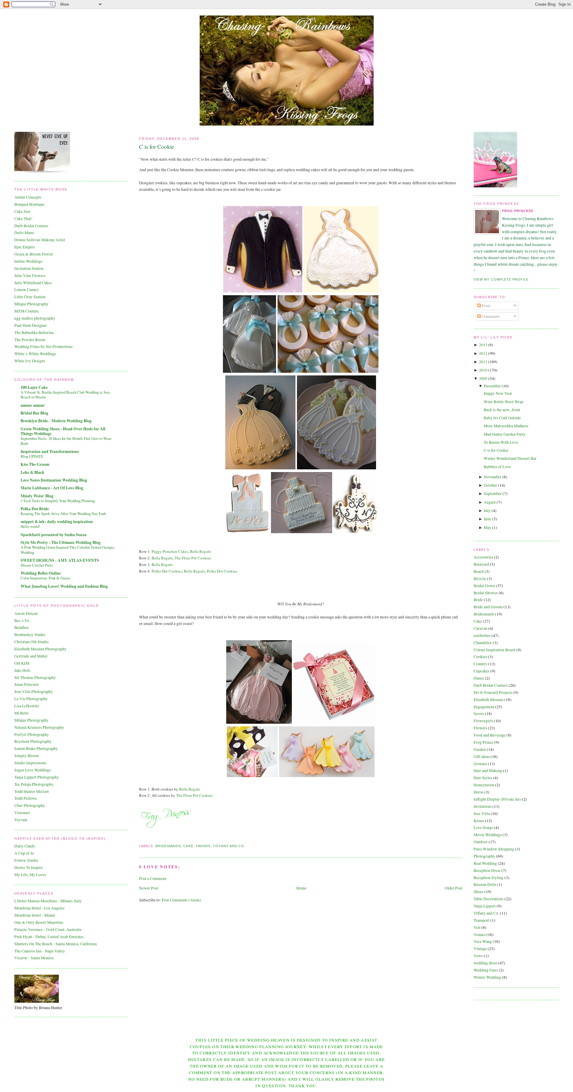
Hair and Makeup (488, 770)
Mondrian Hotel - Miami (34, 915)
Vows (478, 955)
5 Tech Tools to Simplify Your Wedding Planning (58, 500)
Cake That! (23, 218)
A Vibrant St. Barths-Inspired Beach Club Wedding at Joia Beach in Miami (65, 394)
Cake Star (22, 211)
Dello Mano (24, 232)
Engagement (484, 706)
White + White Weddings (35, 353)
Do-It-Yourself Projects (493, 692)
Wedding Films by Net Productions (43, 346)
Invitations (483, 806)
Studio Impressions (30, 762)
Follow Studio (26, 860)
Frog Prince (483, 742)
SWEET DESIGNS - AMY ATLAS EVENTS (60, 560)
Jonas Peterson (26, 684)
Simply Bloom (26, 755)
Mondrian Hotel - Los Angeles (39, 908)
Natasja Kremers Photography (39, 727)
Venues (480, 934)
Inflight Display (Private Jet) (497, 799)
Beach (479, 571)
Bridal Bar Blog (34, 413)
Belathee (21, 627)
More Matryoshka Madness (506, 426)
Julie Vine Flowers (29, 275)
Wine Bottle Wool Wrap (503, 401)
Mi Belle (21, 713)
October (490, 485)
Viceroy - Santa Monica (33, 957)
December (492, 386)
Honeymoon (484, 785)
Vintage (480, 948)
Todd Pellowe (25, 798)
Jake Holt (22, 670)
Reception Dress (487, 870)
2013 (483, 344)
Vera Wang (483, 941)
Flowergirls (483, 720)
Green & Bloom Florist (33, 254)
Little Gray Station (29, 296)
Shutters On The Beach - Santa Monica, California (55, 943)
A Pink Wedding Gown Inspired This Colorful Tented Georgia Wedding (67, 550)
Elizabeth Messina (488, 699)
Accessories (483, 557)
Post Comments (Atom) (181, 900)
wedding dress (485, 963)
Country (480, 663)
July (487, 510)
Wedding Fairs (486, 970)
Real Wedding (485, 863)
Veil (477, 927)
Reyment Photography (33, 741)
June (487, 519)
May (487, 527)
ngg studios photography (34, 318)
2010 (483, 370)
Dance (479, 678)
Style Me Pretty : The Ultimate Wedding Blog (61, 542)
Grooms (480, 763)
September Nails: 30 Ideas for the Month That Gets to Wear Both (66, 441)
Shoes (478, 891)
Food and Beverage (490, 735)
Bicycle (480, 578)
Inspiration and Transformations (50, 451)
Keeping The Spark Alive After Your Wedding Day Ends (63, 513)
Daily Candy (24, 846)
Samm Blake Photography (36, 748)
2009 (483, 378)
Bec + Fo (21, 620)
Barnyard (481, 564)
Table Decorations (488, 898)
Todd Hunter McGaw (31, 791)
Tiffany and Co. (229, 846)
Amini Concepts (27, 197)
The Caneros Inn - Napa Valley (39, 951)
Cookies (480, 656)
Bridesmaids (168, 846)
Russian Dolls (485, 884)
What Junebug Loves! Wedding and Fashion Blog (64, 586)
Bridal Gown (484, 585)
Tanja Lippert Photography (36, 777)
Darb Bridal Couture (31, 225)
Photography (484, 856)
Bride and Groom (488, 607)
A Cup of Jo (24, 853)
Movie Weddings (488, 834)
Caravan (480, 628)
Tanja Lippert (485, 906)
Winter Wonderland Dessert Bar (510, 458)
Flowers (480, 728)
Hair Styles (483, 777)
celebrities (482, 635)
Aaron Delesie (26, 613)
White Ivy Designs (29, 361)
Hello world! (30, 526)
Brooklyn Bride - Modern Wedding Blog (56, 421)
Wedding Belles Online (41, 573)
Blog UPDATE (32, 456)
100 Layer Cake (34, 387)
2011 (483, 361)
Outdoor (481, 841)
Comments (490, 316)
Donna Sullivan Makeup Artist (39, 239)
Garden (480, 749)
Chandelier (483, 642)
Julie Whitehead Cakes (33, 282)
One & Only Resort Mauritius (38, 922)
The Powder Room (29, 339)
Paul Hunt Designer (30, 325)
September (493, 493)
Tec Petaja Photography (33, 784)
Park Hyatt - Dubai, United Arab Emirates (49, 936)
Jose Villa (482, 813)
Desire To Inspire (28, 867)
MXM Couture (26, 311)
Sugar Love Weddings (32, 770)
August (490, 502)
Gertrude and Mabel (30, 656)
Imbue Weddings (28, 261)
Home (301, 888)
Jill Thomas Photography (35, 677)
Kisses (479, 820)
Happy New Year (498, 393)
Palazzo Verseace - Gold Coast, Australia (47, 929)
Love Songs (483, 827)
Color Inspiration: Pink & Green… (47, 578)
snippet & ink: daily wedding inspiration (57, 522)
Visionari (22, 812)
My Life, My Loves (30, 874)
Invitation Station (29, 268)
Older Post (453, 888)
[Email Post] (139, 838)
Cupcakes (481, 671)
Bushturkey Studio (29, 634)
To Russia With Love (501, 442)
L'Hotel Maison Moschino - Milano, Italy (48, 901)
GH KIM (21, 663)
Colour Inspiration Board (494, 649)
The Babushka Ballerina (34, 332)
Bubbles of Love (497, 466)
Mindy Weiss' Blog (37, 496)
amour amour (33, 405)
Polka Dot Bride (35, 509)
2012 (483, 353)
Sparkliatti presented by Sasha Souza (54, 535)
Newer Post (148, 888)
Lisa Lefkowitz (26, 706)
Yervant (20, 819)
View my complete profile (501, 279)
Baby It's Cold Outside (502, 417)
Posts (485, 305)
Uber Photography (29, 805)
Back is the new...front (502, 409)
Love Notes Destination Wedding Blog (54, 480)
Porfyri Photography (31, 734)
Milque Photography (31, 304)
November (492, 477)
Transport (481, 920)
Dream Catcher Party (37, 565)
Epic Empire (24, 247)
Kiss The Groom (35, 464)
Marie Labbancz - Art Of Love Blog (52, 488)
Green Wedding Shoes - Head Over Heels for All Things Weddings (63, 431)
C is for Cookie (156, 146)
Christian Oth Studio (31, 641)
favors (203, 846)
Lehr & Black (32, 472)
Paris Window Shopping (494, 849)
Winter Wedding (487, 977)
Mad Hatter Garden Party (505, 434)
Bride (478, 599)
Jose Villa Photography (33, 691)
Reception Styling (488, 877)
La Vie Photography (31, 698)
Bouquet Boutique (29, 204)
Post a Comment (152, 878)
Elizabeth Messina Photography (40, 649)
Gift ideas (482, 756)
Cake (188, 846)
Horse (478, 792)
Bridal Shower (486, 593)
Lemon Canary (26, 289)
